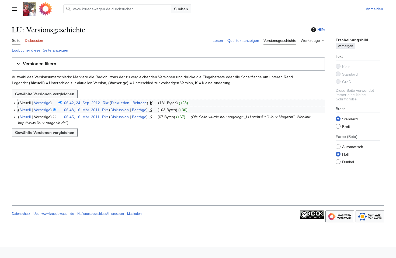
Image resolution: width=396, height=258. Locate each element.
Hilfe (321, 30)
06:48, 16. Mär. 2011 (81, 110)
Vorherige (42, 103)
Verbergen (345, 46)
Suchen (181, 9)
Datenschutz (21, 214)
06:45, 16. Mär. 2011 (81, 117)
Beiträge (140, 103)
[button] (14, 9)
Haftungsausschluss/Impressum (100, 214)
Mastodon (134, 214)
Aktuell (25, 110)
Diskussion (120, 103)
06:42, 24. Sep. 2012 (82, 103)
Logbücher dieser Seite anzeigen (40, 50)
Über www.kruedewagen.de (53, 214)
